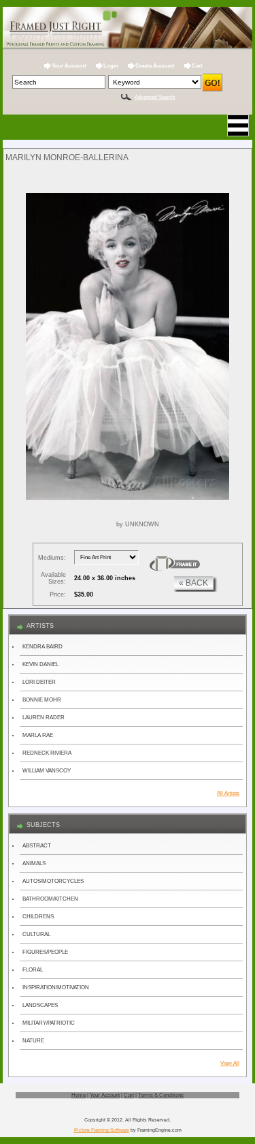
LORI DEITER (39, 682)
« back (193, 583)
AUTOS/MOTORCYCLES (53, 881)
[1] (175, 564)
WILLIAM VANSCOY (46, 771)
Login (110, 66)
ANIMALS (34, 863)
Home (78, 1095)
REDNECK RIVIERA (46, 753)
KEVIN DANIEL (40, 664)
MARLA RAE (37, 735)
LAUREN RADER (43, 717)
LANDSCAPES (40, 1005)
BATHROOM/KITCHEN (50, 899)
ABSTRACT (36, 846)
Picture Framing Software (101, 1130)
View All (229, 1063)
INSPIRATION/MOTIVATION (55, 987)
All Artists (228, 793)
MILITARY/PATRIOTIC (48, 1023)
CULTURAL (36, 934)
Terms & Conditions (161, 1095)
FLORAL (32, 970)
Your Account (69, 66)
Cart (197, 66)
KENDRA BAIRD (42, 647)
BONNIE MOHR (41, 700)
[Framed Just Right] (128, 28)
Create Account (155, 66)
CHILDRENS (38, 917)
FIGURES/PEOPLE (45, 952)
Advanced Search (155, 97)
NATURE (33, 1041)
